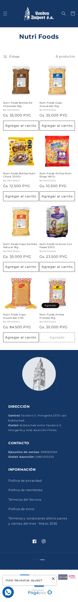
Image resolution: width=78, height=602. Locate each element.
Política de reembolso (25, 490)
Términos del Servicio (25, 500)
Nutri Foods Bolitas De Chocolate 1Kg (17, 104)
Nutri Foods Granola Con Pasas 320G (56, 245)
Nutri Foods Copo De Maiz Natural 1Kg (20, 245)
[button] (5, 13)
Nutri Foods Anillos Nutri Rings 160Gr (56, 175)
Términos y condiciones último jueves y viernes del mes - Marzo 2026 (37, 521)
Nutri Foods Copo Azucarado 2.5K (14, 316)
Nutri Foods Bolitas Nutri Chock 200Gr (19, 175)
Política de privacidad (25, 481)
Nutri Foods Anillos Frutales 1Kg (52, 316)
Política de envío (21, 509)
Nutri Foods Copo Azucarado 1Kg (51, 104)
